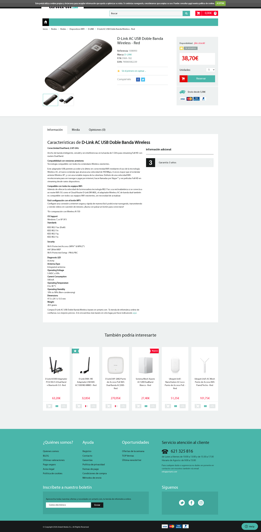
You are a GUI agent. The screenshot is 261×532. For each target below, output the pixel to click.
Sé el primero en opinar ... (134, 71)
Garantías (87, 460)
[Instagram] (199, 503)
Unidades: (185, 70)
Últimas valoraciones (54, 460)
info (64, 406)
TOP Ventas (128, 456)
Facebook (138, 79)
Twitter (143, 79)
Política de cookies (52, 473)
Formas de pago (90, 469)
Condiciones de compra (94, 473)
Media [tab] (76, 129)
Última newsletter (131, 460)
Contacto (87, 456)
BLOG (46, 456)
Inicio (45, 22)
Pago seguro (49, 464)
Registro (86, 451)
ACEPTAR (220, 3)
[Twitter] (180, 503)
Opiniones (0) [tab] (97, 129)
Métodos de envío (92, 478)
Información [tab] (55, 129)
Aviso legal (48, 469)
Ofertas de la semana (133, 451)
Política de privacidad (93, 464)
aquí (190, 3)
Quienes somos (51, 451)
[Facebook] (189, 503)
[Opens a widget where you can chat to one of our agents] (249, 526)
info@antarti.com (169, 472)
